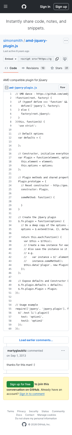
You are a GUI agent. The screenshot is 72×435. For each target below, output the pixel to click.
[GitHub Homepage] (24, 424)
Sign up (61, 7)
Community (58, 411)
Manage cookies (46, 414)
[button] (57, 59)
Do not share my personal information (36, 418)
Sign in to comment (32, 393)
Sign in (45, 7)
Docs (19, 414)
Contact (29, 414)
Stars (61, 68)
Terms (10, 411)
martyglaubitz (17, 350)
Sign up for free (20, 384)
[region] (36, 211)
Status (45, 411)
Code (13, 68)
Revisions (35, 68)
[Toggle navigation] (5, 6)
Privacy (21, 411)
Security (33, 411)
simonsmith (13, 40)
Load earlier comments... (36, 340)
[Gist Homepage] (24, 6)
